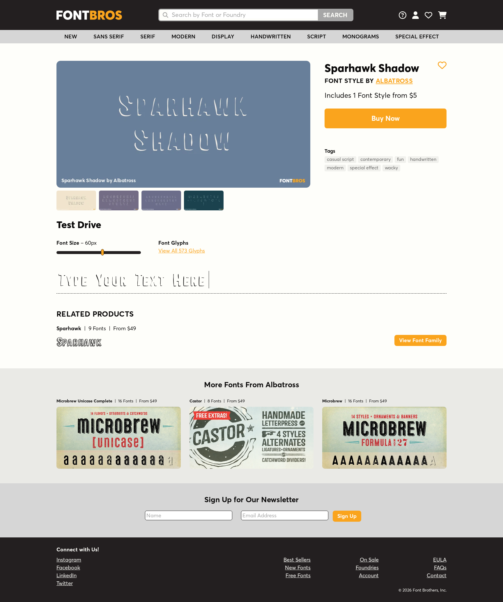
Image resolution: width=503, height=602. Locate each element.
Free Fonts (298, 575)
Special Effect (417, 36)
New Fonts (298, 567)
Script (316, 36)
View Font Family (420, 340)
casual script (340, 159)
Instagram (68, 559)
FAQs (440, 567)
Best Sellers (297, 559)
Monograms (360, 36)
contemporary (375, 159)
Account (369, 575)
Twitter (64, 583)
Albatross (394, 81)
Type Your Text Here (132, 280)
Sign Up (347, 516)
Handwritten (271, 36)
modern (335, 168)
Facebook (68, 567)
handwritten (423, 159)
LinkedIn (66, 575)
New (70, 36)
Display (223, 36)
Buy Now (385, 118)
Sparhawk (79, 342)
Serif (147, 36)
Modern (183, 36)
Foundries (367, 567)
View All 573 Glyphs (181, 250)
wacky (391, 168)
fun (400, 159)
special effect (364, 168)
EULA (440, 559)
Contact (437, 575)
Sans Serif (108, 36)
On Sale (369, 559)
